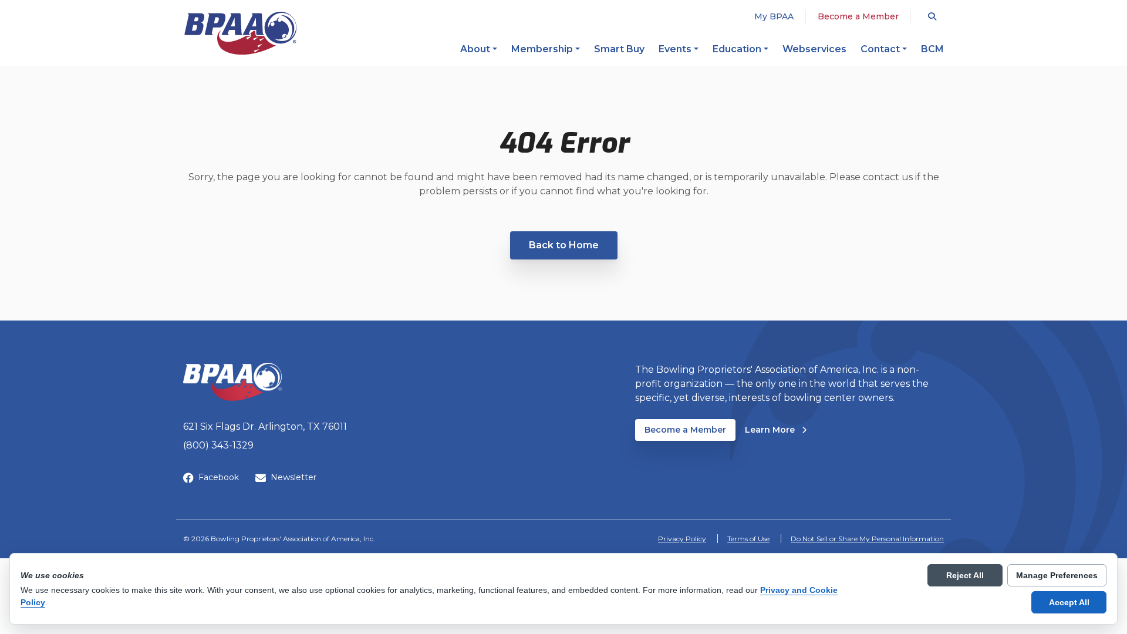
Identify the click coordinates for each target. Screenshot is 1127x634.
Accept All (1069, 602)
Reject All (965, 575)
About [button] (475, 49)
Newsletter (293, 477)
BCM (932, 49)
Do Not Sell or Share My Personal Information (867, 538)
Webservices (814, 49)
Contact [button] (880, 49)
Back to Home (564, 245)
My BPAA (774, 16)
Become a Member (858, 16)
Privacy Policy (682, 538)
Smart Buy (619, 49)
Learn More (776, 429)
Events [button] (675, 49)
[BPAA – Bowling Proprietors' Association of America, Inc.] (240, 33)
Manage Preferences (1057, 575)
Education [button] (737, 49)
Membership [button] (542, 49)
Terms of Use (748, 538)
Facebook (218, 477)
